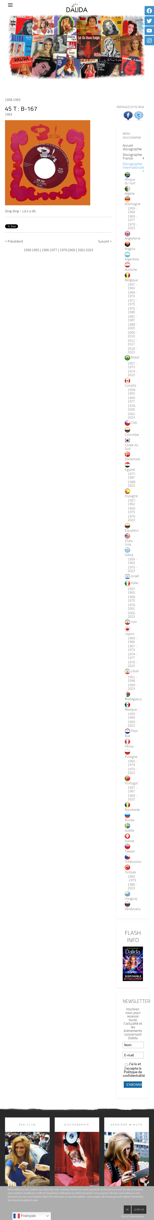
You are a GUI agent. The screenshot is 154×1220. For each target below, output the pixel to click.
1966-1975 (132, 599)
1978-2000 (67, 250)
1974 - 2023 (132, 373)
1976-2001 (132, 607)
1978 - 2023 (132, 226)
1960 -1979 (132, 878)
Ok (127, 1209)
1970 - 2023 (132, 569)
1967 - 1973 (132, 648)
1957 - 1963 (132, 286)
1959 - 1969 (132, 561)
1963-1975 (132, 510)
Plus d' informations (132, 1216)
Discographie (76, 1124)
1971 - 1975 (132, 302)
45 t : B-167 (21, 108)
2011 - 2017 (132, 342)
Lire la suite (27, 1168)
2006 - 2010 (132, 334)
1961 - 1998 (132, 679)
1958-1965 (12, 99)
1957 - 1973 (132, 365)
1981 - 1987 (132, 318)
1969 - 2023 (132, 724)
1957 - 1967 (132, 789)
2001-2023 (85, 250)
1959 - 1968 (132, 210)
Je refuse (139, 1209)
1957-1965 (132, 591)
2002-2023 (132, 615)
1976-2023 (132, 518)
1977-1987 (132, 476)
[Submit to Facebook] (128, 115)
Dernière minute (127, 1124)
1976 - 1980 (132, 310)
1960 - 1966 (132, 640)
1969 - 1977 (132, 218)
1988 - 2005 (132, 326)
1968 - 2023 (132, 797)
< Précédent (14, 241)
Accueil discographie (132, 147)
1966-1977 (49, 250)
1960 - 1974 (132, 763)
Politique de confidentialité (134, 1074)
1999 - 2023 (132, 687)
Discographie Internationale (133, 165)
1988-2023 (132, 484)
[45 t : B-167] (47, 162)
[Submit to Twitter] (139, 115)
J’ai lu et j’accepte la (133, 1069)
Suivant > (105, 241)
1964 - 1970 (132, 294)
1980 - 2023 (132, 886)
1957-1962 (132, 502)
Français (28, 1216)
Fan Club (27, 1124)
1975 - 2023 (132, 771)
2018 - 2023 (132, 350)
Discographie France (132, 156)
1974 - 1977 (132, 656)
